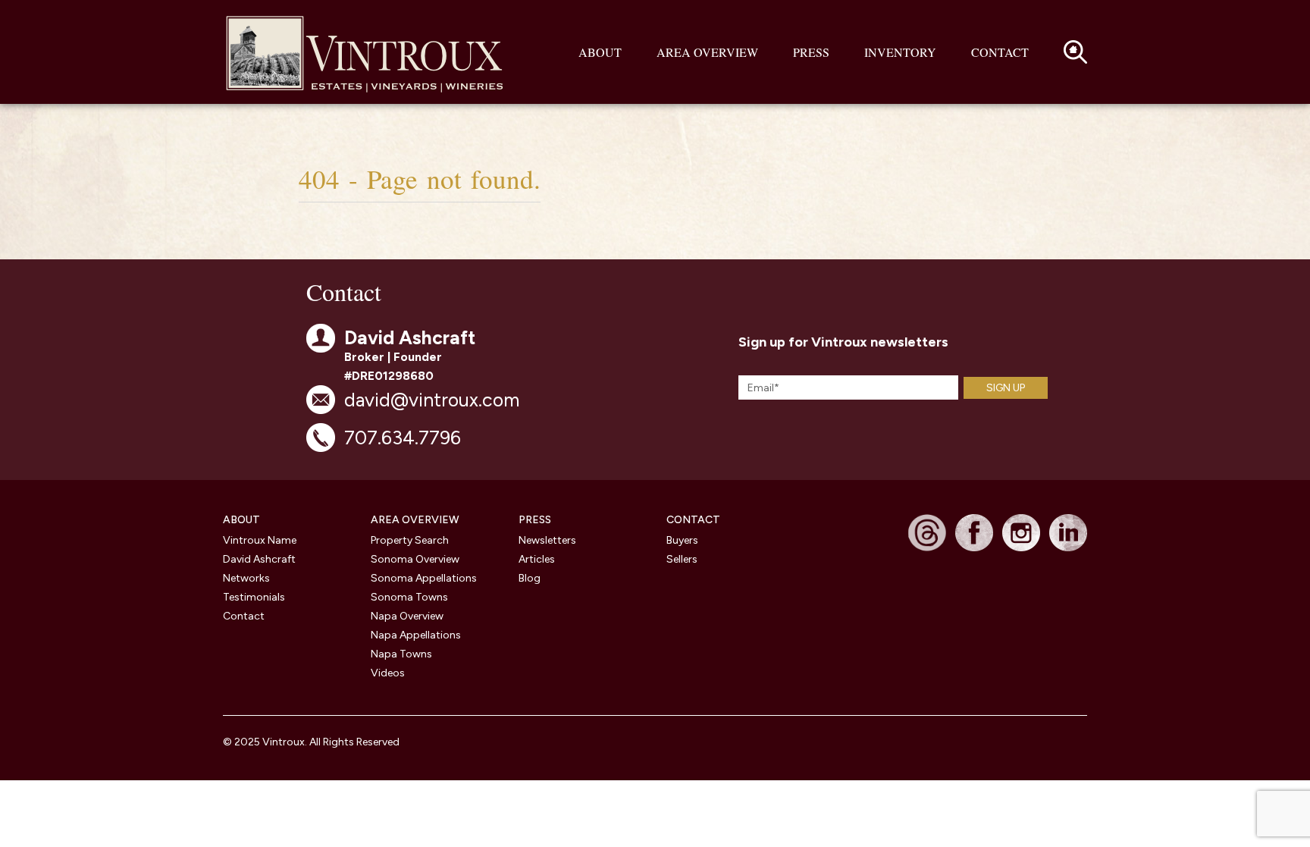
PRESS (535, 519)
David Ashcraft (259, 559)
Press (811, 52)
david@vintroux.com (431, 399)
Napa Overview (407, 616)
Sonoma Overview (415, 559)
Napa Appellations (416, 635)
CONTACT (693, 519)
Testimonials (254, 597)
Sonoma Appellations (424, 578)
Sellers (681, 559)
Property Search (410, 540)
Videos (388, 673)
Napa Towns (401, 654)
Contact (1000, 52)
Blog (530, 578)
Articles (537, 559)
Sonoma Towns (409, 597)
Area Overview (707, 52)
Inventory (900, 52)
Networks (246, 578)
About (600, 52)
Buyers (682, 540)
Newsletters (547, 540)
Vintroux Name (259, 540)
